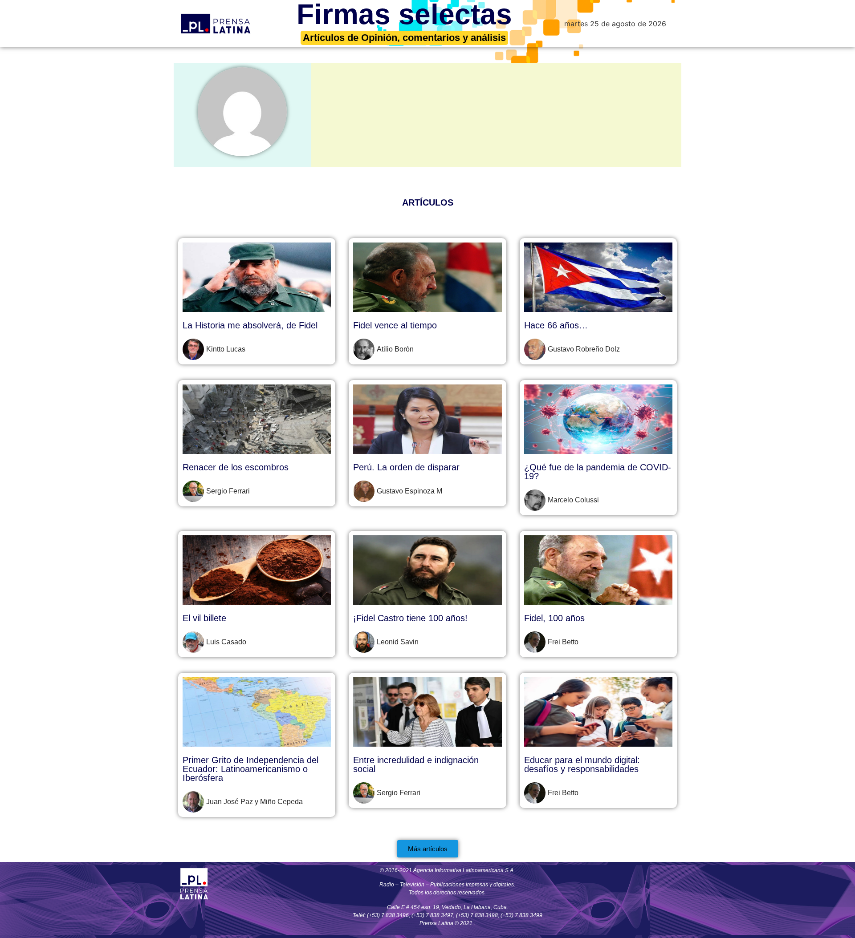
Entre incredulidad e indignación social (416, 764)
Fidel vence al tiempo (395, 325)
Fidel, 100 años (554, 618)
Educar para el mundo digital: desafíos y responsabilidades (582, 764)
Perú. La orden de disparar (406, 467)
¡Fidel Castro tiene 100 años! (410, 618)
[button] (427, 848)
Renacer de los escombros (236, 467)
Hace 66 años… (556, 325)
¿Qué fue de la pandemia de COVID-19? (597, 471)
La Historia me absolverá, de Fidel (250, 325)
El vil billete (204, 618)
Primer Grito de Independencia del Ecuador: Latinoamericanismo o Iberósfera (250, 769)
